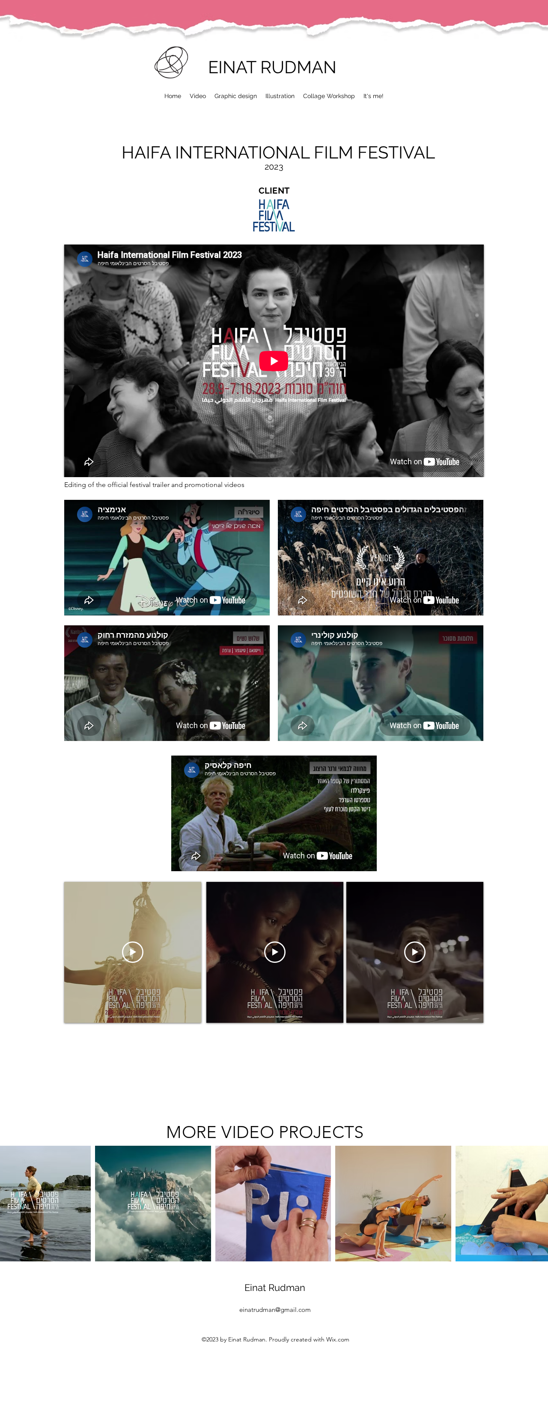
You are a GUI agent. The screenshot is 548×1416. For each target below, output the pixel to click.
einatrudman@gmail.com (275, 1309)
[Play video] (132, 952)
